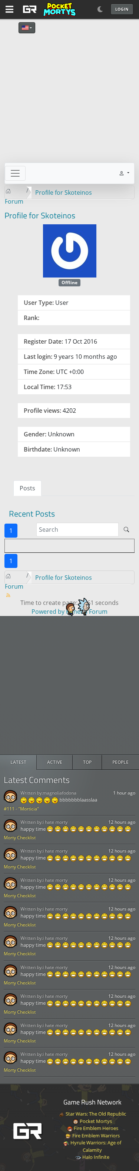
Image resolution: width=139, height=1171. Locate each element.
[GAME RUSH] (48, 9)
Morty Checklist (20, 837)
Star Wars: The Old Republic (95, 1113)
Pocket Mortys (95, 1121)
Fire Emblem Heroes (95, 1128)
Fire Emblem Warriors (95, 1135)
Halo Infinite (95, 1157)
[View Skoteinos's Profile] (69, 250)
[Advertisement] (69, 685)
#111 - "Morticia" (21, 809)
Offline (69, 282)
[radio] (18, 762)
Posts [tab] (27, 488)
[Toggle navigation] (15, 173)
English (27, 27)
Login (122, 9)
